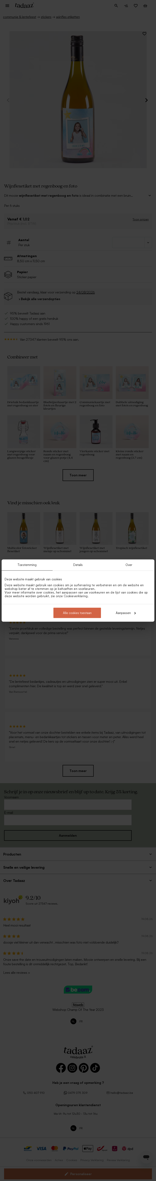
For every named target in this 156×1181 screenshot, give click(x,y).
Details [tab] (78, 565)
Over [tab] (129, 565)
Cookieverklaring (76, 596)
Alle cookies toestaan (77, 613)
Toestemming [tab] (27, 565)
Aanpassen (123, 613)
